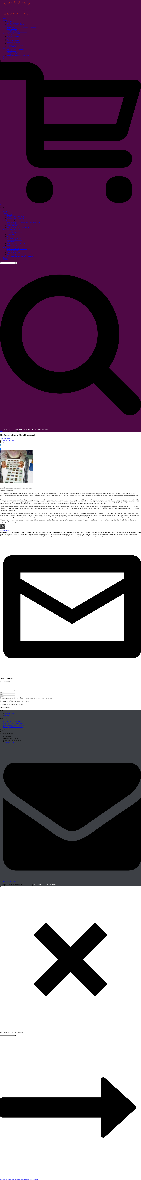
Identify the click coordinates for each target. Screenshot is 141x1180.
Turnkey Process (7, 26)
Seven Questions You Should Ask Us (17, 32)
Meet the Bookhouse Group (14, 23)
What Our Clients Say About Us (15, 24)
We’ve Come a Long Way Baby (12, 721)
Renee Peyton (6, 439)
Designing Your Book (12, 52)
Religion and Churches (13, 40)
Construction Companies (13, 36)
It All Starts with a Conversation (13, 723)
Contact (5, 58)
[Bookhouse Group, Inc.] (18, 16)
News (4, 56)
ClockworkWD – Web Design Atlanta (44, 885)
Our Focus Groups (12, 30)
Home (5, 18)
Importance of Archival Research (13, 725)
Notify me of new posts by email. (12, 704)
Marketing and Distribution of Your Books (18, 55)
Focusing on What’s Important (13, 727)
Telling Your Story (11, 51)
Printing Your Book (12, 54)
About (5, 20)
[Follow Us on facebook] (0, 732)
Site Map (6, 715)
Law (8, 39)
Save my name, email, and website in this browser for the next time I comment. (27, 698)
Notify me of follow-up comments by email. (15, 701)
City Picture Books (12, 46)
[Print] (3, 442)
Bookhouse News (9, 713)
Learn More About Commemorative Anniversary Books (22, 27)
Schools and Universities (13, 42)
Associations (10, 43)
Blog (4, 48)
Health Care (10, 37)
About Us (9, 21)
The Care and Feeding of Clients (15, 49)
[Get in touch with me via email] (72, 675)
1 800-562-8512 (9, 742)
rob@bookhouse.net (9, 882)
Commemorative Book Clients (11, 33)
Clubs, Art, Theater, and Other (15, 45)
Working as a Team (12, 29)
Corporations (10, 34)
